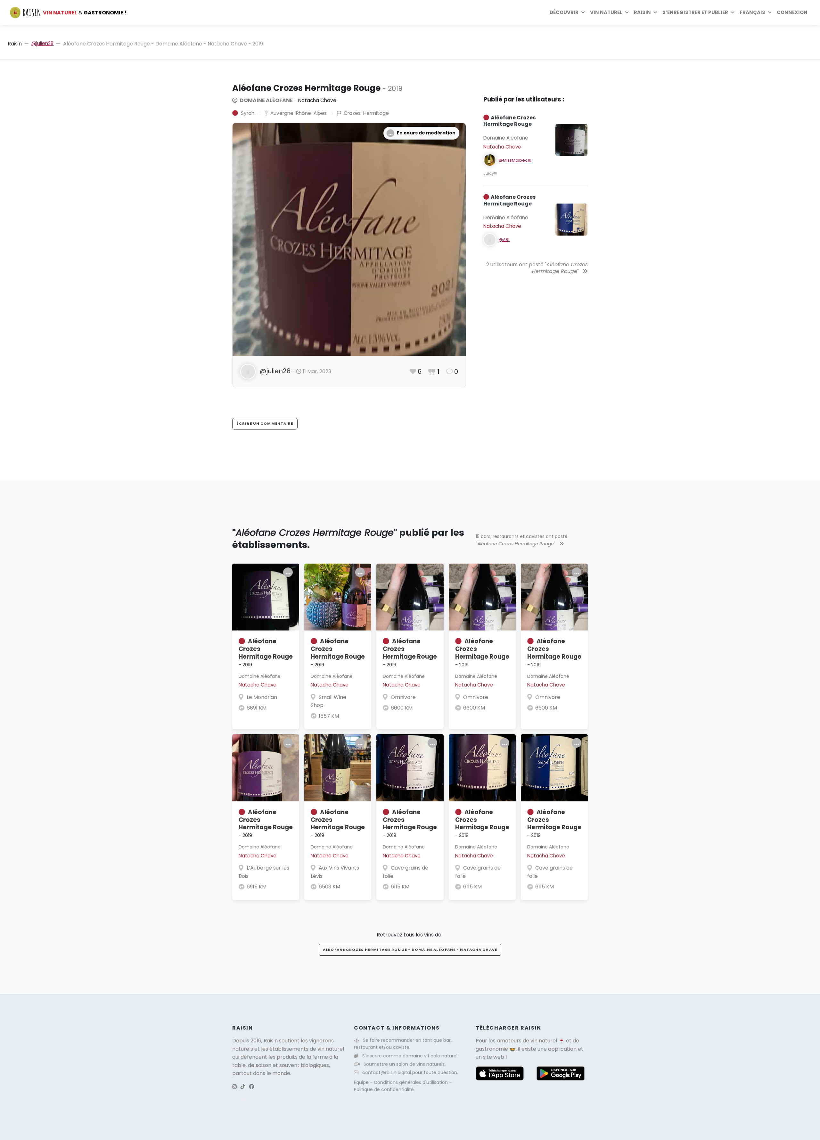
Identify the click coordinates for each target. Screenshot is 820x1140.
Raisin (15, 43)
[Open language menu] (770, 12)
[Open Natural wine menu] (627, 12)
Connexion (792, 12)
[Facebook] (251, 1086)
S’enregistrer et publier (695, 12)
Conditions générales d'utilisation (411, 1082)
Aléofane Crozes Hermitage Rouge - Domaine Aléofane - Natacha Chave (410, 949)
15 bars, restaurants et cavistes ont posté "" (522, 540)
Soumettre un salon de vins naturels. (405, 1064)
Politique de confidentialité (384, 1089)
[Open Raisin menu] (655, 12)
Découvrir (564, 12)
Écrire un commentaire (264, 423)
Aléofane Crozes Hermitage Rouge (266, 652)
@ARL (504, 239)
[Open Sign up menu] (732, 12)
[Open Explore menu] (583, 12)
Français (752, 12)
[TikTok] (243, 1086)
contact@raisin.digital (386, 1072)
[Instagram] (234, 1086)
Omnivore (403, 697)
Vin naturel (606, 12)
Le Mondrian (262, 697)
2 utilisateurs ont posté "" (537, 268)
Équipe (362, 1082)
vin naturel (543, 1040)
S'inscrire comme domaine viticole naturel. (410, 1056)
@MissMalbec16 (515, 160)
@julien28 (42, 43)
